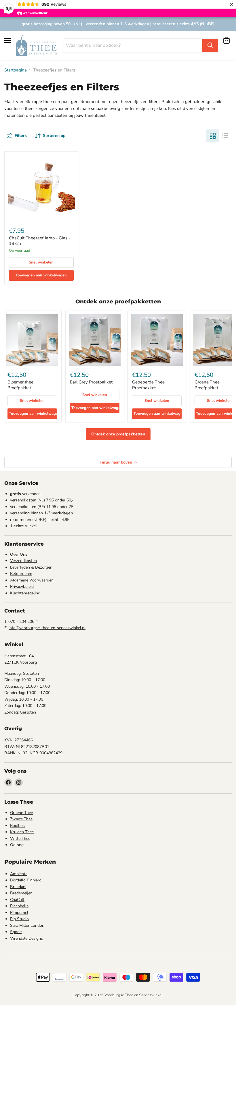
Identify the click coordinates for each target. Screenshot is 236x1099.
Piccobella (19, 906)
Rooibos (17, 825)
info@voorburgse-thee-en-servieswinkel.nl (47, 628)
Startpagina (15, 70)
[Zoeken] (210, 45)
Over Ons (18, 554)
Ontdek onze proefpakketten (118, 434)
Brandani (18, 886)
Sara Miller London (27, 925)
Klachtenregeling (25, 593)
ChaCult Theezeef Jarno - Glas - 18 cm (39, 241)
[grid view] (212, 135)
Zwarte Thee (21, 819)
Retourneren (21, 573)
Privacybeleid (22, 586)
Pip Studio (19, 919)
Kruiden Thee (22, 832)
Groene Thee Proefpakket (207, 385)
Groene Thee (21, 812)
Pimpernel (19, 912)
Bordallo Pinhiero (25, 880)
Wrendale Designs (26, 938)
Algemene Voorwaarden (32, 580)
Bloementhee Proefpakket (20, 385)
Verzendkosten (23, 560)
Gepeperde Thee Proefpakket (148, 385)
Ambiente (18, 874)
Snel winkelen (41, 262)
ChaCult (17, 899)
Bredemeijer (21, 893)
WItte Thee (20, 838)
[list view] (225, 135)
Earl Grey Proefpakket (91, 382)
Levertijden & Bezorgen (31, 567)
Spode (16, 932)
